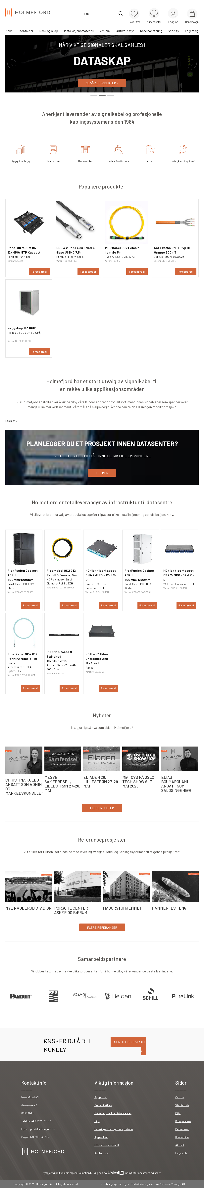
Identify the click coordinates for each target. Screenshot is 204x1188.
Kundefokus (182, 1137)
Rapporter (100, 1097)
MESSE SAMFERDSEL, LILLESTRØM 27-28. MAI (62, 784)
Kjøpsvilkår (101, 1137)
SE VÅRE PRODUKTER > (102, 83)
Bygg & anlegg (21, 161)
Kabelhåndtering (151, 31)
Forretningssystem (111, 1184)
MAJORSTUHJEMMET (122, 908)
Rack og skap (48, 31)
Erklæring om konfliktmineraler (112, 1113)
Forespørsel (39, 271)
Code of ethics (103, 1105)
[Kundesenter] (154, 13)
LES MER (102, 473)
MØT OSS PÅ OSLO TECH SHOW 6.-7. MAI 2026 (138, 781)
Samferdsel (53, 161)
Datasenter (85, 161)
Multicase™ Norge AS (172, 1184)
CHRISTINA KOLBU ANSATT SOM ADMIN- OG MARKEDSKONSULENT (25, 786)
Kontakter (26, 31)
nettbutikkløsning (137, 1184)
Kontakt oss (101, 1153)
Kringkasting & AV (183, 161)
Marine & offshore (118, 161)
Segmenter (182, 1153)
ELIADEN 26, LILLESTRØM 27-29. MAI (101, 781)
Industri (151, 161)
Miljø (97, 1121)
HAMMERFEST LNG (169, 908)
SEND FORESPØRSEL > (130, 1046)
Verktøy (105, 31)
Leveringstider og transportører (113, 1129)
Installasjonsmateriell (79, 31)
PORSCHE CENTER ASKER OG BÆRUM (71, 910)
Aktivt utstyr (125, 31)
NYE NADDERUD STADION (28, 908)
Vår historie (182, 1105)
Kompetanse (183, 1121)
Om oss (179, 1097)
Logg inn (173, 14)
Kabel (9, 31)
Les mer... (11, 420)
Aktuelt (179, 1145)
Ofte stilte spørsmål (106, 1145)
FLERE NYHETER (102, 808)
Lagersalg (191, 31)
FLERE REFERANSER (102, 927)
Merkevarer (182, 1129)
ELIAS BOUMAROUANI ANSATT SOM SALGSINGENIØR (176, 784)
